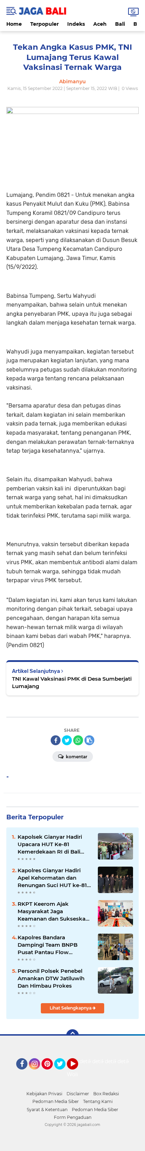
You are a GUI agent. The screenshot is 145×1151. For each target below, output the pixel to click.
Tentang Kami (98, 1101)
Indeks (76, 24)
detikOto (90, 1061)
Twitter (63, 1072)
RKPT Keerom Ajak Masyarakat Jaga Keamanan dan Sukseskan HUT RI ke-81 (53, 911)
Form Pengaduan (73, 1117)
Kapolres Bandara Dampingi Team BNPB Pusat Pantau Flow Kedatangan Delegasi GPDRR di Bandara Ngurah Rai (53, 945)
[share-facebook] (56, 740)
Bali (120, 24)
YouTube (77, 1072)
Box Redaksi (106, 1093)
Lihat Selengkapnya (71, 1008)
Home (14, 24)
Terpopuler (44, 24)
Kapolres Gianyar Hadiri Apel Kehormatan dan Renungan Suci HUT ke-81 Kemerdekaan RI (52, 878)
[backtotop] (72, 1035)
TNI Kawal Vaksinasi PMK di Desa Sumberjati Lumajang (72, 682)
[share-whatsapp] (78, 740)
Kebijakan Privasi (44, 1093)
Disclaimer (78, 1093)
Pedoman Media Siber (55, 1101)
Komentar (76, 756)
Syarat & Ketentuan (47, 1109)
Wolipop (77, 1074)
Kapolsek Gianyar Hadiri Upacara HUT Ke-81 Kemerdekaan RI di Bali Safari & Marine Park (50, 844)
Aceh (100, 24)
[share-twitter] (67, 740)
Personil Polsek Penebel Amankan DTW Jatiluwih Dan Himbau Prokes (51, 978)
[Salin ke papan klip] (89, 740)
